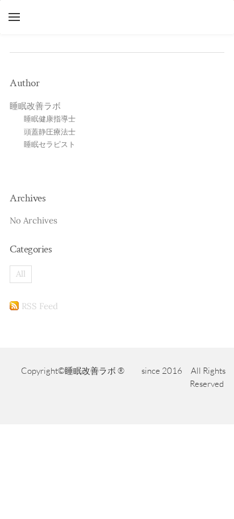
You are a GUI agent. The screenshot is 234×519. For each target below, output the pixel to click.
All (21, 273)
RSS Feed (40, 306)
